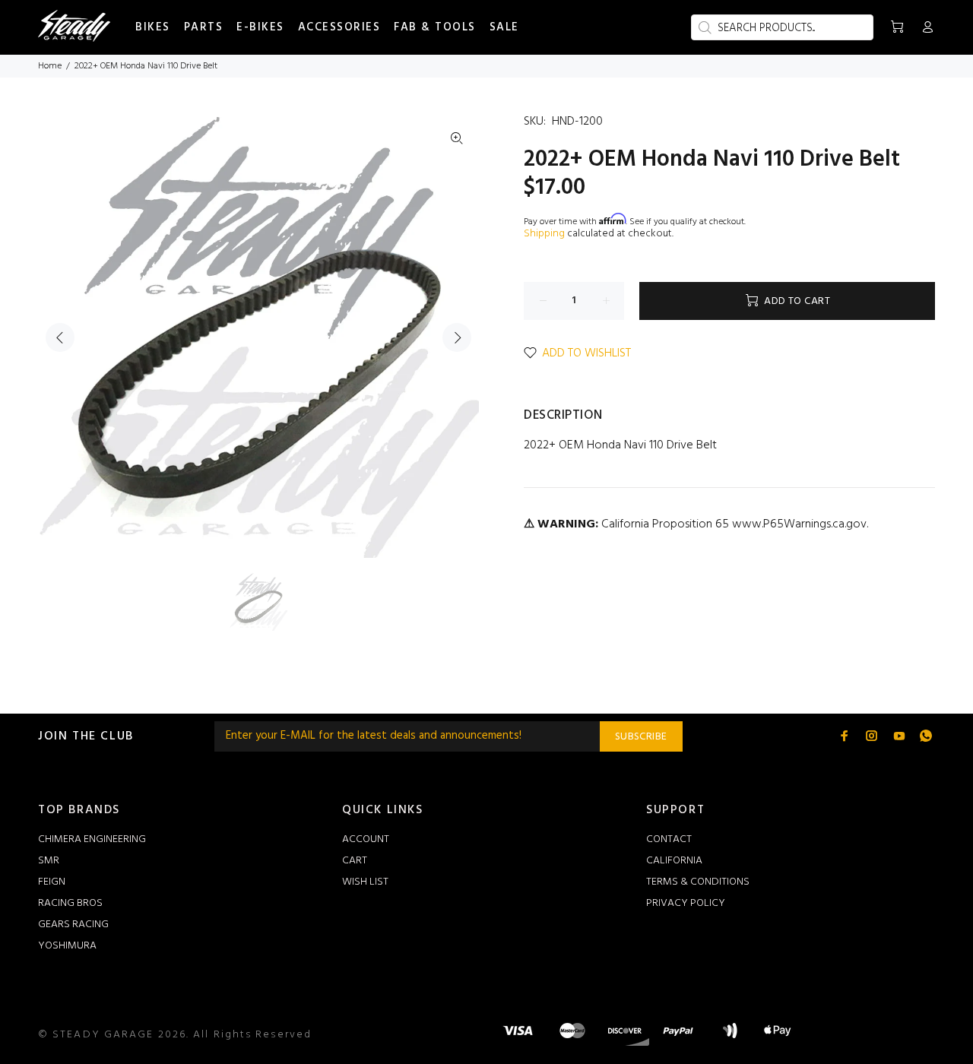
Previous (60, 337)
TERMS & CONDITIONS (698, 882)
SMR (48, 860)
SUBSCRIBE (641, 737)
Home (50, 66)
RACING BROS (70, 903)
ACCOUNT (365, 839)
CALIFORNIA (674, 860)
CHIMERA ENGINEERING (92, 839)
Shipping (544, 233)
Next (456, 337)
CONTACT (669, 839)
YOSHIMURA (67, 946)
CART (354, 860)
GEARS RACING (73, 924)
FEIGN (51, 882)
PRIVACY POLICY (685, 903)
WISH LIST (365, 882)
